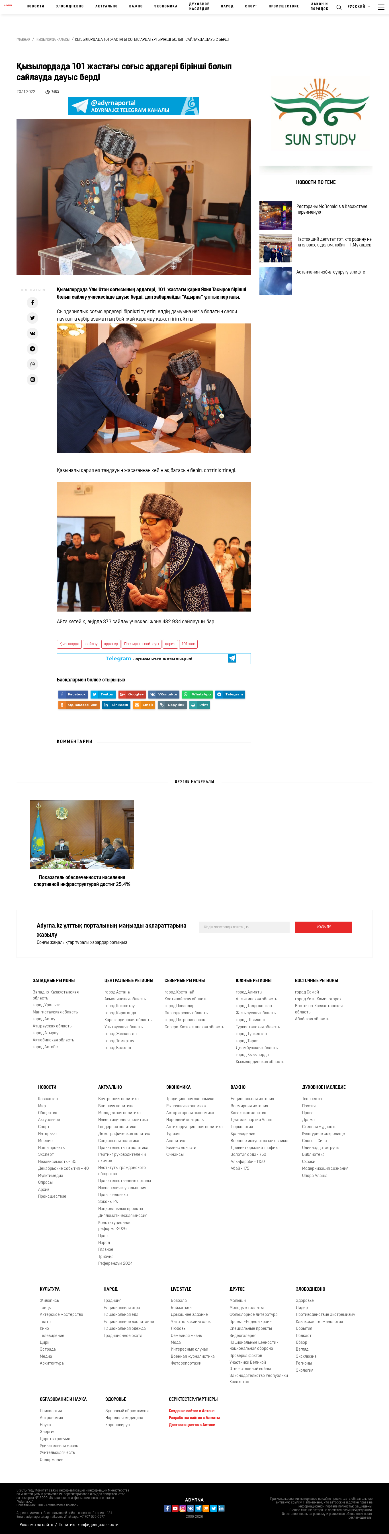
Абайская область (312, 1019)
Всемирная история (249, 1106)
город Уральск (46, 1005)
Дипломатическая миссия (122, 1216)
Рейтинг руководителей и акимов (122, 1158)
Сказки (308, 1162)
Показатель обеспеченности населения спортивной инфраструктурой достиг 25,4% (82, 881)
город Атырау (45, 1033)
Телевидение (52, 1336)
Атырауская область (52, 1026)
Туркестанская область (258, 1027)
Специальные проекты (251, 1329)
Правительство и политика (123, 1148)
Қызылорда (69, 644)
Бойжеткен (181, 1308)
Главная (23, 40)
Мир (42, 1106)
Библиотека (313, 1155)
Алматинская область (256, 999)
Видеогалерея (243, 1336)
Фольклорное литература (254, 1315)
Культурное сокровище (323, 1134)
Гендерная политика (117, 1127)
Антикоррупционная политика (194, 1127)
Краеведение (243, 1134)
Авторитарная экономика (190, 1113)
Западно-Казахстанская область (56, 995)
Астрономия (51, 1418)
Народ (227, 6)
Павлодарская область (186, 1013)
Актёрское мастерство (61, 1315)
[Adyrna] (8, 7)
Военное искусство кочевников (260, 1141)
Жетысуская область (256, 1013)
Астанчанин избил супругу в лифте (330, 272)
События (304, 1329)
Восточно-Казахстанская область (319, 1009)
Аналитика (176, 1141)
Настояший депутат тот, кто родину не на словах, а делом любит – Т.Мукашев (334, 242)
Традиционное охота (123, 1336)
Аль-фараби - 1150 (248, 1162)
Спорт (251, 6)
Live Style (181, 1289)
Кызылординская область (260, 1062)
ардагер (111, 644)
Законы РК (108, 1202)
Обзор (301, 1343)
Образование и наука (63, 1399)
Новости (35, 6)
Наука (45, 1425)
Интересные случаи (189, 1349)
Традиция (112, 1301)
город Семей (307, 992)
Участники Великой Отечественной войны (250, 1366)
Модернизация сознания (325, 1169)
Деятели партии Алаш (251, 1120)
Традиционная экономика (190, 1099)
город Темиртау (119, 1041)
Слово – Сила (314, 1141)
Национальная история (252, 1099)
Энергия (47, 1432)
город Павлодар (180, 1006)
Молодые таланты (247, 1308)
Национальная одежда (125, 1329)
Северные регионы (185, 981)
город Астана (117, 992)
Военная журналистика (193, 1357)
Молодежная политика (119, 1113)
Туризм (173, 1134)
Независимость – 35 (57, 1162)
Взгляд (302, 1349)
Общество (47, 1113)
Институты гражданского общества (122, 1171)
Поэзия (309, 1106)
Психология (51, 1411)
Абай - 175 (240, 1169)
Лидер (302, 1308)
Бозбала (179, 1301)
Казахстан (48, 1099)
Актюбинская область (53, 1040)
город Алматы (249, 992)
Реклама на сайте (36, 1525)
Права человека (113, 1195)
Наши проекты (51, 1148)
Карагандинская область (128, 1020)
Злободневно (70, 6)
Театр (45, 1322)
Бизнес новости (181, 1148)
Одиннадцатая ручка (321, 1148)
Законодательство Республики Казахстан (259, 1379)
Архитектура (52, 1363)
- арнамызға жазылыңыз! (149, 661)
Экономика (166, 6)
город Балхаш (118, 1048)
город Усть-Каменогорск (318, 999)
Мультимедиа (50, 1176)
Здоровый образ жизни (127, 1411)
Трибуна (106, 1257)
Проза (308, 1113)
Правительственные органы (124, 1181)
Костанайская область (186, 999)
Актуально (106, 6)
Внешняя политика (116, 1106)
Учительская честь (57, 1453)
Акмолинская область (125, 999)
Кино (44, 1329)
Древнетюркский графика (255, 1148)
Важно (136, 6)
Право (104, 1236)
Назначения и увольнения (122, 1188)
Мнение (45, 1141)
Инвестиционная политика (123, 1120)
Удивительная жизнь (59, 1446)
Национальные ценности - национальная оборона (254, 1346)
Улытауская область (124, 1027)
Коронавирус (117, 1425)
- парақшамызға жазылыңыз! (149, 653)
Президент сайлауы (141, 644)
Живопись (49, 1301)
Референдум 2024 (115, 1264)
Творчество (313, 1099)
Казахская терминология (319, 1322)
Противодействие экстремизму (325, 1315)
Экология (304, 1371)
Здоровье (305, 1301)
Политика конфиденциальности (88, 1525)
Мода (176, 1343)
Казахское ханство (248, 1113)
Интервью (47, 1134)
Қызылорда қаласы (52, 40)
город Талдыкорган (254, 1006)
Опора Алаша (314, 1176)
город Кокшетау (120, 1006)
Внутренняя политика (118, 1099)
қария (170, 644)
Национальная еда (121, 1315)
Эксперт (46, 1155)
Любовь (178, 1329)
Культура (50, 1289)
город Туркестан (251, 1034)
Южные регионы (253, 981)
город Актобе (45, 1047)
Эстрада (48, 1349)
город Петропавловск (185, 1020)
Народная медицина (124, 1418)
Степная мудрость (319, 1127)
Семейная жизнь (186, 1336)
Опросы (45, 1183)
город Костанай (179, 992)
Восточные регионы (316, 981)
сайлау (91, 644)
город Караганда (120, 1013)
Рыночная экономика (186, 1106)
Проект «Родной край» (251, 1322)
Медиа (46, 1357)
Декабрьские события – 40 (63, 1169)
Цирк (44, 1343)
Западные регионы (54, 981)
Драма (308, 1120)
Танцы (46, 1308)
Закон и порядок (320, 7)
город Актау (44, 1019)
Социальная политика (118, 1141)
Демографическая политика (124, 1134)
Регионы (304, 1363)
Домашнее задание (189, 1315)
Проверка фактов (246, 1356)
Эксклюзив (306, 1357)
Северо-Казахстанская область (194, 1027)
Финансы (175, 1155)
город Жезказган (121, 1034)
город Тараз (247, 1041)
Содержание (52, 1460)
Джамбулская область (257, 1048)
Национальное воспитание (129, 1322)
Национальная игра (122, 1308)
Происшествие (284, 6)
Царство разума (55, 1439)
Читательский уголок (191, 1322)
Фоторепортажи (186, 1363)
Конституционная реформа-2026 (114, 1226)
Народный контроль (185, 1120)
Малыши (238, 1301)
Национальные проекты (120, 1209)
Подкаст (304, 1336)
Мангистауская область (55, 1012)
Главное (105, 1250)
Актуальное (49, 1120)
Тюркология (242, 1127)
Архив (43, 1190)
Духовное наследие (199, 7)
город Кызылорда (252, 1055)
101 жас (188, 644)
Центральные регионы (129, 981)
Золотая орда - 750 (248, 1155)
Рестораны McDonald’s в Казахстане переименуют (331, 210)
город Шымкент (251, 1020)
